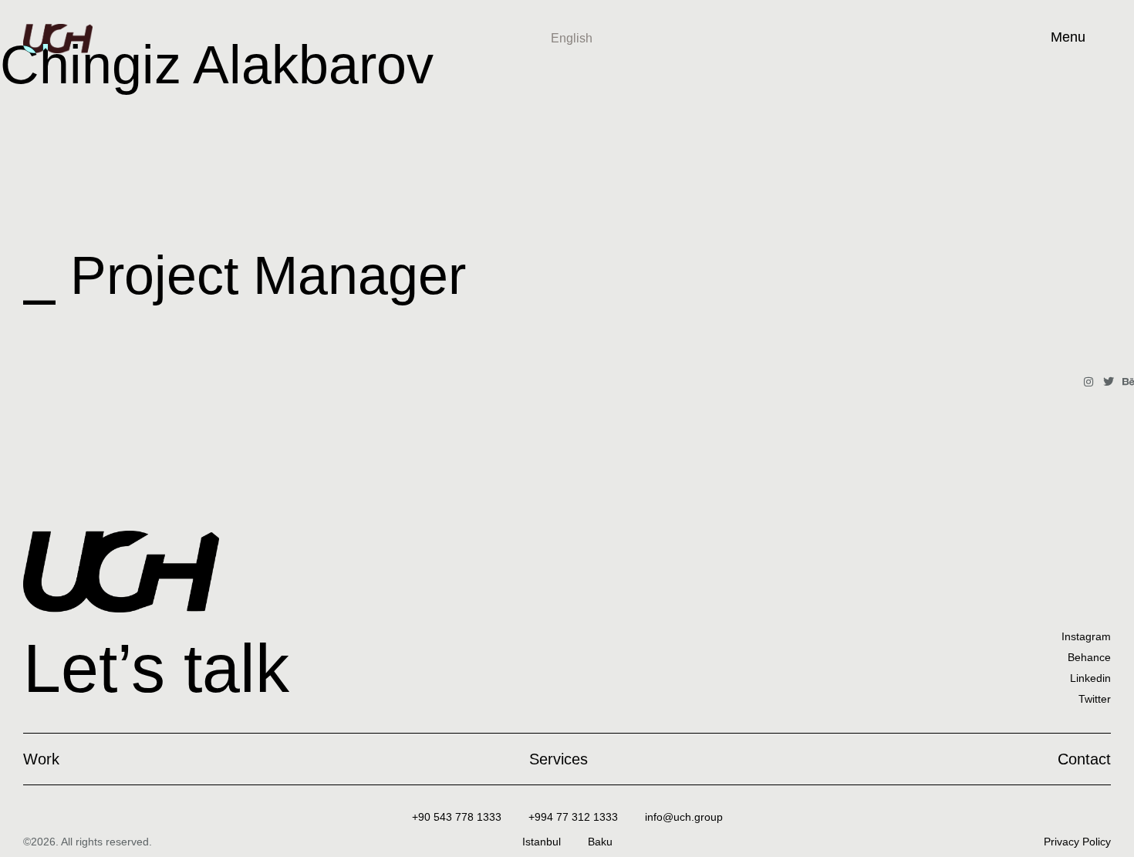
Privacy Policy (1077, 841)
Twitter (1094, 699)
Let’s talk (156, 668)
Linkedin (1090, 678)
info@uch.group (684, 817)
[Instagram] (1088, 381)
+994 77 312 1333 (573, 817)
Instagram (1086, 636)
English (571, 38)
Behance (1089, 657)
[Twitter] (1108, 381)
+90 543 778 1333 (456, 817)
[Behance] (1128, 381)
